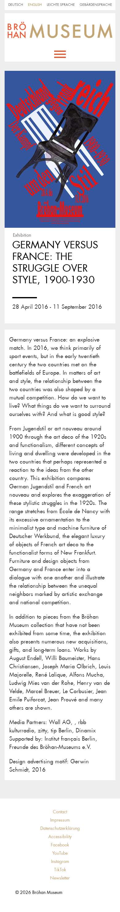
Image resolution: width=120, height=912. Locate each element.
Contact (60, 812)
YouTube (60, 853)
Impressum (60, 820)
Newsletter (60, 878)
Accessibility (60, 836)
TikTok (60, 870)
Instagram (60, 861)
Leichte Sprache (61, 4)
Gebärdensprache (96, 4)
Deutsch (15, 4)
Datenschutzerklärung (60, 828)
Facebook (60, 845)
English (35, 4)
